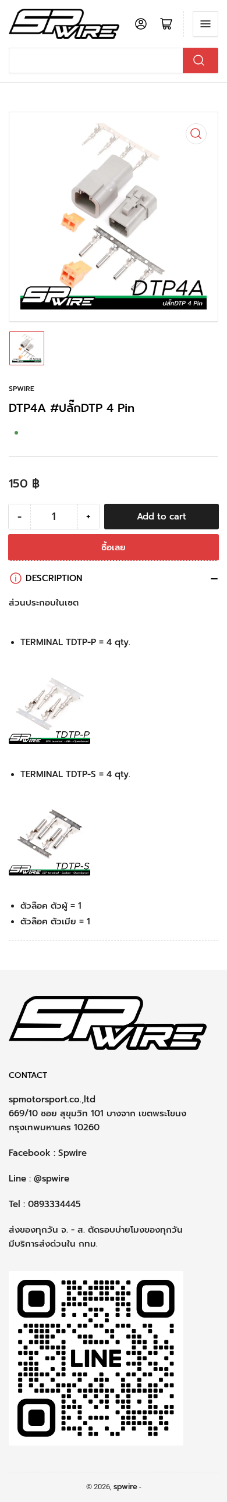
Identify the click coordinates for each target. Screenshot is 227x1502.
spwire (21, 388)
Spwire (72, 1153)
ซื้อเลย (113, 547)
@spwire (51, 1178)
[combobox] (113, 60)
